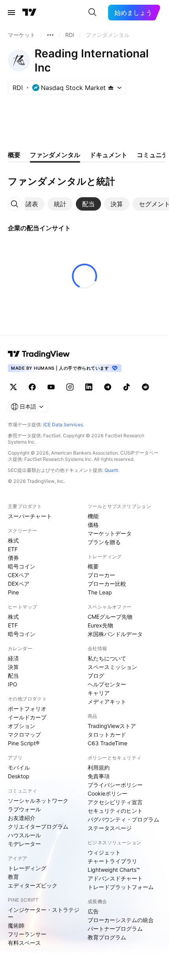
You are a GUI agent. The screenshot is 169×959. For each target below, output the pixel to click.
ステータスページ (110, 828)
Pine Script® (23, 743)
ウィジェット (104, 852)
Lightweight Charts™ (114, 869)
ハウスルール (24, 835)
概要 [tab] (14, 155)
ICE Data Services (63, 424)
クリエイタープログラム (38, 826)
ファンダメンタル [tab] (55, 155)
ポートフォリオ (27, 708)
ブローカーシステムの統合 (121, 920)
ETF (13, 549)
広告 (93, 911)
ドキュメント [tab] (108, 155)
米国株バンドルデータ (115, 634)
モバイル (19, 767)
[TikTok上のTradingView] (126, 386)
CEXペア (18, 575)
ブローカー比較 (107, 583)
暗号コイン (21, 566)
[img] (110, 87)
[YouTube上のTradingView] (51, 386)
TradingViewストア (112, 725)
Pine (13, 592)
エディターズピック (32, 885)
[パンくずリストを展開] (50, 35)
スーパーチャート (30, 516)
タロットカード (107, 734)
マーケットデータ (110, 533)
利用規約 (99, 767)
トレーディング (27, 868)
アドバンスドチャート (115, 878)
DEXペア (18, 583)
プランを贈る (104, 542)
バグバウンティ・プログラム (123, 819)
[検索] (92, 12)
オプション (21, 725)
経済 (13, 658)
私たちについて (107, 658)
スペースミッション (112, 667)
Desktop (18, 776)
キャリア (99, 692)
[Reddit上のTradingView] (145, 386)
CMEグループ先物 (110, 616)
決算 (13, 667)
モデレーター (24, 843)
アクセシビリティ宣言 (115, 802)
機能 (93, 516)
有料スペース (24, 942)
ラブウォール (24, 809)
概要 (93, 566)
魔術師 (16, 925)
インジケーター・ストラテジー (43, 913)
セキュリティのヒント (115, 810)
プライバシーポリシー (115, 784)
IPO (12, 684)
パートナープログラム (115, 928)
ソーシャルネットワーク (38, 800)
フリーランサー (27, 934)
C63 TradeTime (107, 743)
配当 (13, 675)
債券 (13, 557)
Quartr (111, 470)
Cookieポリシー (107, 793)
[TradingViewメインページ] (39, 353)
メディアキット (107, 701)
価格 (93, 524)
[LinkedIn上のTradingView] (88, 386)
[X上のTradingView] (13, 386)
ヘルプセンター (107, 684)
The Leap (100, 592)
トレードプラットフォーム (121, 887)
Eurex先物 (100, 625)
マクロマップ (24, 734)
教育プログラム (107, 937)
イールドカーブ (27, 717)
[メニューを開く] (11, 12)
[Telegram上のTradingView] (107, 386)
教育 (13, 876)
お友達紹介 (21, 817)
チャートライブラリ (112, 861)
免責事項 (99, 776)
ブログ (96, 675)
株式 (13, 540)
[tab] (25, 204)
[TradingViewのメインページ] (29, 12)
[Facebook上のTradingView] (32, 386)
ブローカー (101, 575)
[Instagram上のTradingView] (69, 386)
